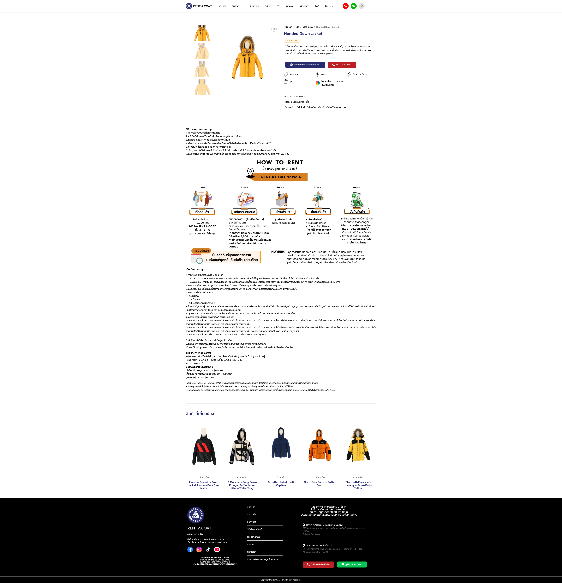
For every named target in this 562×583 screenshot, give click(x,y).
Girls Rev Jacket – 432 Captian (281, 483)
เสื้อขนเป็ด (308, 27)
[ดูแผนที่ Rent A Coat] (362, 6)
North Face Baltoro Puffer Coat (319, 483)
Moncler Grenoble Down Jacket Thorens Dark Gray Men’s (203, 485)
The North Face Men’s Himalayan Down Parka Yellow (358, 485)
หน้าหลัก (222, 6)
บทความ (290, 6)
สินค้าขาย (254, 6)
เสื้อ (297, 27)
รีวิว (278, 6)
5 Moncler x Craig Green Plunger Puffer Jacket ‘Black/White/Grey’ (242, 485)
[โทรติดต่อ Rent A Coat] (346, 6)
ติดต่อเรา (304, 6)
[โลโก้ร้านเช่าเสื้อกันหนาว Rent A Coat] (199, 6)
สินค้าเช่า (236, 6)
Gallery (329, 6)
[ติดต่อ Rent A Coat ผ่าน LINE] (354, 6)
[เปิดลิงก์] (274, 29)
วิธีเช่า (268, 6)
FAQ (317, 6)
